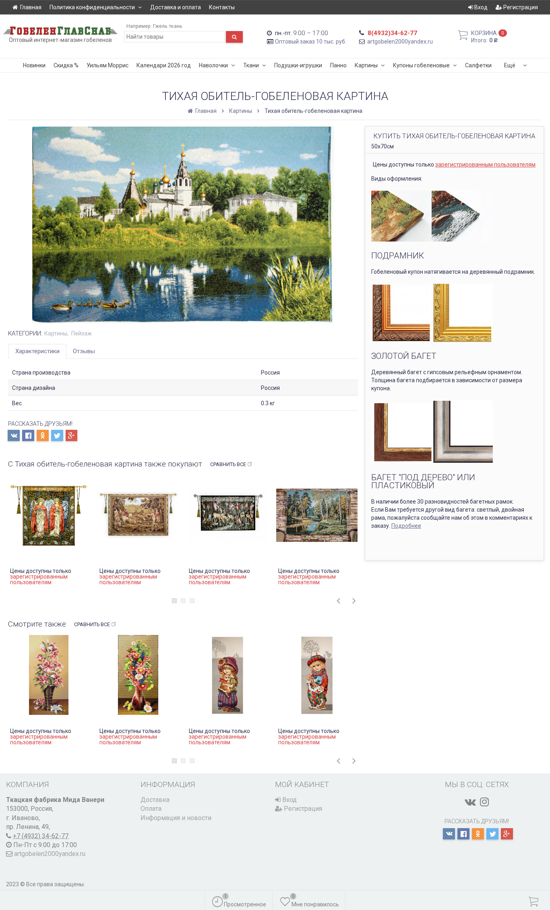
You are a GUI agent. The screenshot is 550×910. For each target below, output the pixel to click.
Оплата (151, 808)
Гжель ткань (167, 26)
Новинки (34, 65)
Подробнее (406, 526)
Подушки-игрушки (298, 65)
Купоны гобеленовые (421, 65)
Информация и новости (176, 818)
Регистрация (520, 7)
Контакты (222, 7)
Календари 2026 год (163, 65)
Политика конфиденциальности (92, 7)
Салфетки (478, 65)
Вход (480, 7)
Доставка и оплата (175, 7)
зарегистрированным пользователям (485, 164)
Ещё (509, 65)
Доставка (155, 800)
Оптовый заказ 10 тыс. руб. (310, 41)
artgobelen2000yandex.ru (400, 41)
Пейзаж (81, 333)
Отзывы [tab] (84, 351)
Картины (366, 65)
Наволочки (213, 65)
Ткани (251, 65)
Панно (338, 65)
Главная (30, 7)
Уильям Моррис (107, 65)
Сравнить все (228, 464)
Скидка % (66, 65)
